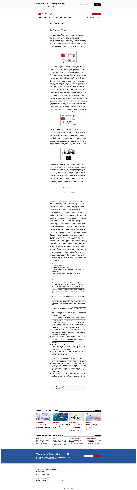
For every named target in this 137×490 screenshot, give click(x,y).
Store (97, 478)
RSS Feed (80, 480)
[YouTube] (92, 17)
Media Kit (97, 476)
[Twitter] (87, 17)
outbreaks (64, 476)
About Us (97, 471)
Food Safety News (55, 26)
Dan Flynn (72, 430)
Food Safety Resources (74, 438)
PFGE (62, 393)
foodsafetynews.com (40, 471)
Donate (97, 480)
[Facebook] (86, 17)
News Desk (39, 429)
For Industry (39, 438)
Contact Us (98, 473)
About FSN (97, 456)
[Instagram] (89, 17)
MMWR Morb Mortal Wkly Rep (77, 294)
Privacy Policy (98, 474)
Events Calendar (82, 474)
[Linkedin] (90, 17)
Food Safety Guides (65, 473)
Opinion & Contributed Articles (67, 474)
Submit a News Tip (82, 478)
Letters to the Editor (82, 476)
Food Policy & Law (65, 471)
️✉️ (37, 478)
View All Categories (65, 480)
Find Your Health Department (84, 471)
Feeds (54, 438)
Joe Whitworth (90, 429)
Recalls (63, 478)
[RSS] (93, 17)
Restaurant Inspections (83, 473)
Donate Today (88, 456)
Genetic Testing (53, 20)
